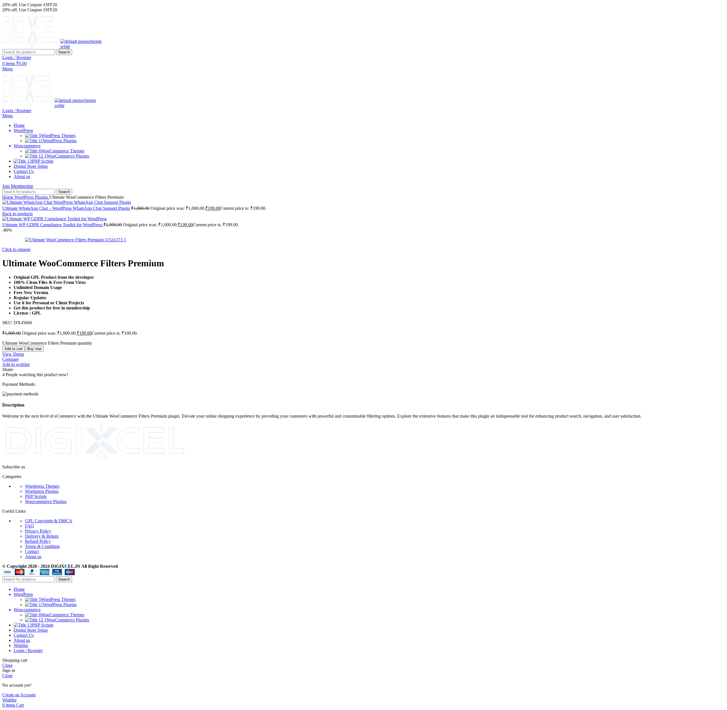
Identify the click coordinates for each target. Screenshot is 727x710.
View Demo (13, 354)
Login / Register (28, 650)
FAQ (29, 525)
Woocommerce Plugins (45, 501)
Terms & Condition (42, 546)
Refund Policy (38, 541)
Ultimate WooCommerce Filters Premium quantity (47, 343)
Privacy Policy (38, 531)
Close (7, 665)
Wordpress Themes (42, 486)
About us (33, 556)
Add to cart (14, 349)
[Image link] (95, 457)
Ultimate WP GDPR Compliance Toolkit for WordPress (52, 224)
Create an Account (18, 694)
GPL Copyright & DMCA (48, 520)
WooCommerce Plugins (68, 156)
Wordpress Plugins (42, 491)
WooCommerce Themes (62, 150)
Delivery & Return (42, 536)
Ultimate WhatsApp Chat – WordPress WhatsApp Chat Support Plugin (66, 208)
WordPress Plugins (60, 140)
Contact (32, 551)
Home (8, 197)
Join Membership (17, 186)
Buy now (34, 349)
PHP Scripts (36, 496)
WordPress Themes (58, 135)
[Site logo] (31, 46)
